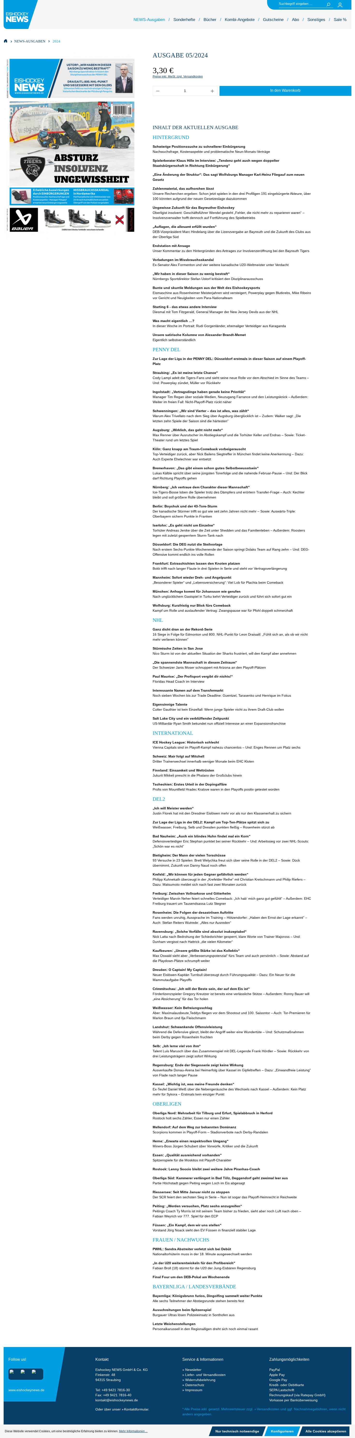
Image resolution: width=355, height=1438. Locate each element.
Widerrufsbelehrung (200, 1380)
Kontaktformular (136, 1409)
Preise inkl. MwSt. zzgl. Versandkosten (178, 76)
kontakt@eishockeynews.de (116, 1400)
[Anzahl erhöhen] (212, 91)
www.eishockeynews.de (14, 1389)
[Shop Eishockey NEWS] (5, 40)
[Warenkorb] (348, 5)
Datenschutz (194, 1385)
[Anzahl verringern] (158, 91)
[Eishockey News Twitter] (35, 1373)
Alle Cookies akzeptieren (325, 1431)
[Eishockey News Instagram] (13, 1373)
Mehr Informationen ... (133, 1431)
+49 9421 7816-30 (116, 1390)
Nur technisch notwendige (237, 1431)
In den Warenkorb (285, 90)
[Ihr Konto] (340, 5)
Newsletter (193, 1370)
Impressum (193, 1390)
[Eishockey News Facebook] (24, 1373)
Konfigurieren (282, 1431)
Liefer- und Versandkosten (205, 1375)
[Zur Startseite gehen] (21, 14)
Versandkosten (268, 1409)
